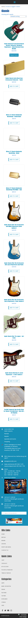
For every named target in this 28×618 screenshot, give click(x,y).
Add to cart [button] (14, 86)
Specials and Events (10, 439)
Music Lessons (8, 431)
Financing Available (10, 477)
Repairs (6, 436)
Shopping (7, 441)
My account (5, 566)
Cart (2, 560)
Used (2, 605)
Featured (3, 592)
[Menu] (14, 2)
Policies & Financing (7, 570)
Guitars (3, 596)
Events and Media (6, 547)
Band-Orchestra (6, 586)
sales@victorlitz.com (10, 461)
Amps (2, 583)
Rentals (6, 434)
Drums (3, 589)
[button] (2, 610)
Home (3, 6)
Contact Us (4, 550)
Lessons (3, 543)
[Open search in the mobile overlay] (14, 513)
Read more (14, 55)
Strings (3, 602)
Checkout (4, 563)
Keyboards (4, 599)
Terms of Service (6, 573)
